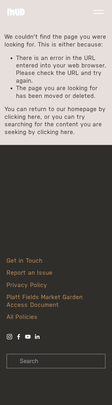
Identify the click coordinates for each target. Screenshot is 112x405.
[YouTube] (28, 337)
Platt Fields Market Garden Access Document (44, 301)
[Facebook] (19, 337)
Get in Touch (24, 260)
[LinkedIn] (37, 337)
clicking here (22, 116)
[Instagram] (9, 337)
